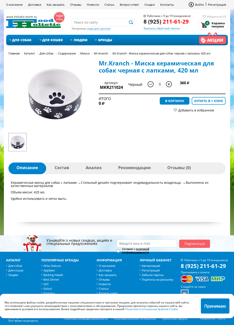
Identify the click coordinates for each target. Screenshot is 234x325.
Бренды (105, 40)
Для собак (22, 40)
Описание (27, 167)
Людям (81, 40)
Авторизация (151, 266)
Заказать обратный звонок (162, 28)
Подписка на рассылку (157, 279)
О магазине (14, 5)
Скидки (149, 5)
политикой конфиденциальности (135, 250)
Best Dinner (51, 279)
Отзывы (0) (179, 167)
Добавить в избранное (196, 110)
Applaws (49, 270)
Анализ (94, 167)
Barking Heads (53, 275)
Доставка (34, 5)
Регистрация (217, 5)
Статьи (109, 5)
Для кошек (52, 40)
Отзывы (75, 5)
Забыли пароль (153, 275)
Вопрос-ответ (129, 5)
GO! (45, 284)
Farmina (49, 293)
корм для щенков (98, 28)
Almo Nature (52, 266)
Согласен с (135, 250)
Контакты (167, 5)
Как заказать (56, 5)
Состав (62, 167)
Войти (199, 5)
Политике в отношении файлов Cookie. (151, 309)
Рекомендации (134, 167)
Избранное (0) (216, 17)
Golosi (47, 289)
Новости (93, 5)
